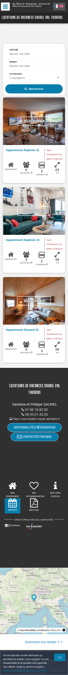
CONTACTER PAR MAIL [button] (37, 437)
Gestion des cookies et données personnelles (25, 670)
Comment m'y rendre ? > (43, 642)
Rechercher (36, 88)
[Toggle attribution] (64, 630)
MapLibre (56, 630)
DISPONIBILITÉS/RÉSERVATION (34, 427)
